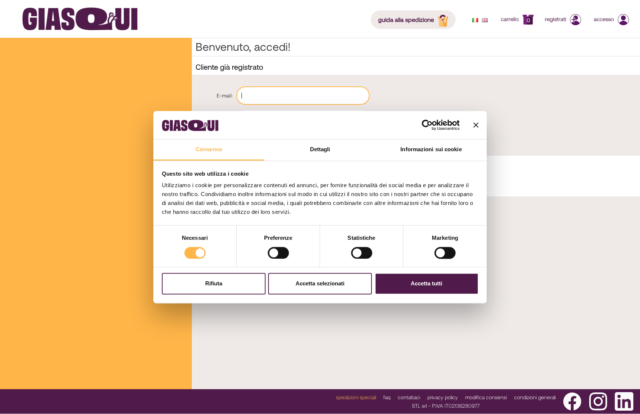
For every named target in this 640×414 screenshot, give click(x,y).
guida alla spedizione (406, 19)
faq (386, 397)
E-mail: (225, 95)
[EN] (484, 20)
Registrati (555, 19)
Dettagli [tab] (320, 149)
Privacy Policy (442, 397)
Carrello (515, 19)
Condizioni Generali (535, 397)
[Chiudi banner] (476, 124)
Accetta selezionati (320, 284)
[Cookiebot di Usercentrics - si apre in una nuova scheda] (427, 124)
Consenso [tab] (209, 149)
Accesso (604, 19)
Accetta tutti (426, 284)
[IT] (475, 20)
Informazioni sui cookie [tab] (430, 149)
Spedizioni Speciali (356, 397)
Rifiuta (213, 284)
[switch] (278, 253)
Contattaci (409, 397)
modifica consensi (486, 397)
